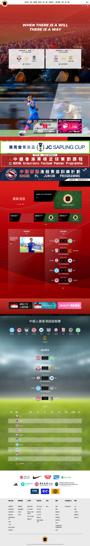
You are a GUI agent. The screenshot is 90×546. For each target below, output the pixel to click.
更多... (37, 197)
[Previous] (7, 60)
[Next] (83, 60)
